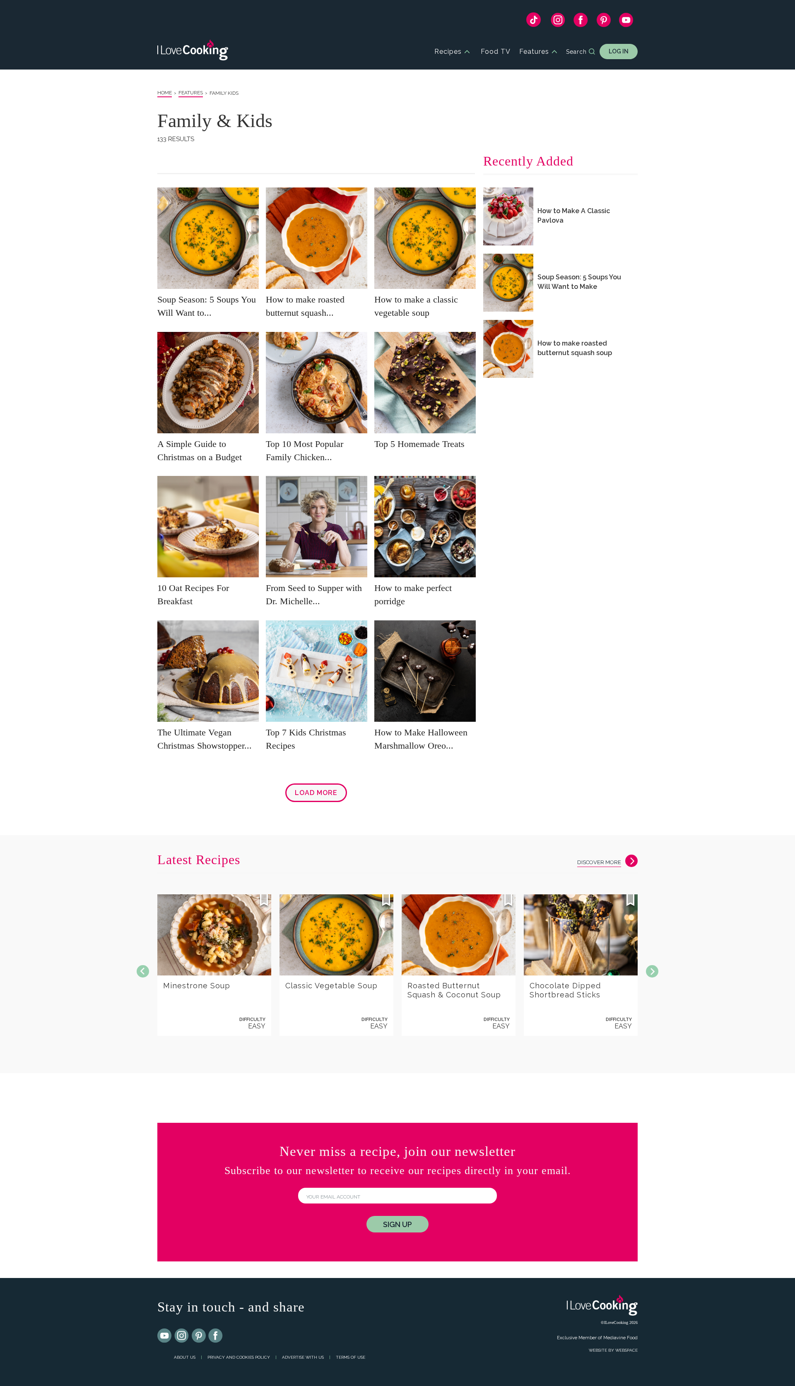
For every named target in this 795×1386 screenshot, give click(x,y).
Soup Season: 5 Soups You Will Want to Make (579, 282)
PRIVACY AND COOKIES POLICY (238, 1357)
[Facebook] (580, 22)
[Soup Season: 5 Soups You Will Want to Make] (508, 283)
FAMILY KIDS (224, 93)
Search (576, 51)
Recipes (448, 51)
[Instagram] (558, 22)
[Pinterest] (603, 22)
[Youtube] (164, 1335)
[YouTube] (626, 22)
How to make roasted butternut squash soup (574, 348)
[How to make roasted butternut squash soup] (508, 349)
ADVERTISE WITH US (303, 1357)
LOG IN (619, 51)
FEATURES (190, 93)
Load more (316, 793)
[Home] (192, 51)
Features (534, 51)
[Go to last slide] (143, 971)
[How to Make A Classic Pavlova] (508, 216)
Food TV (496, 51)
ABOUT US (184, 1357)
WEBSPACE (626, 1350)
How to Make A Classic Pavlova (573, 215)
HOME (164, 93)
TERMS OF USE (350, 1357)
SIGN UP (397, 1224)
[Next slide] (652, 971)
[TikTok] (533, 21)
